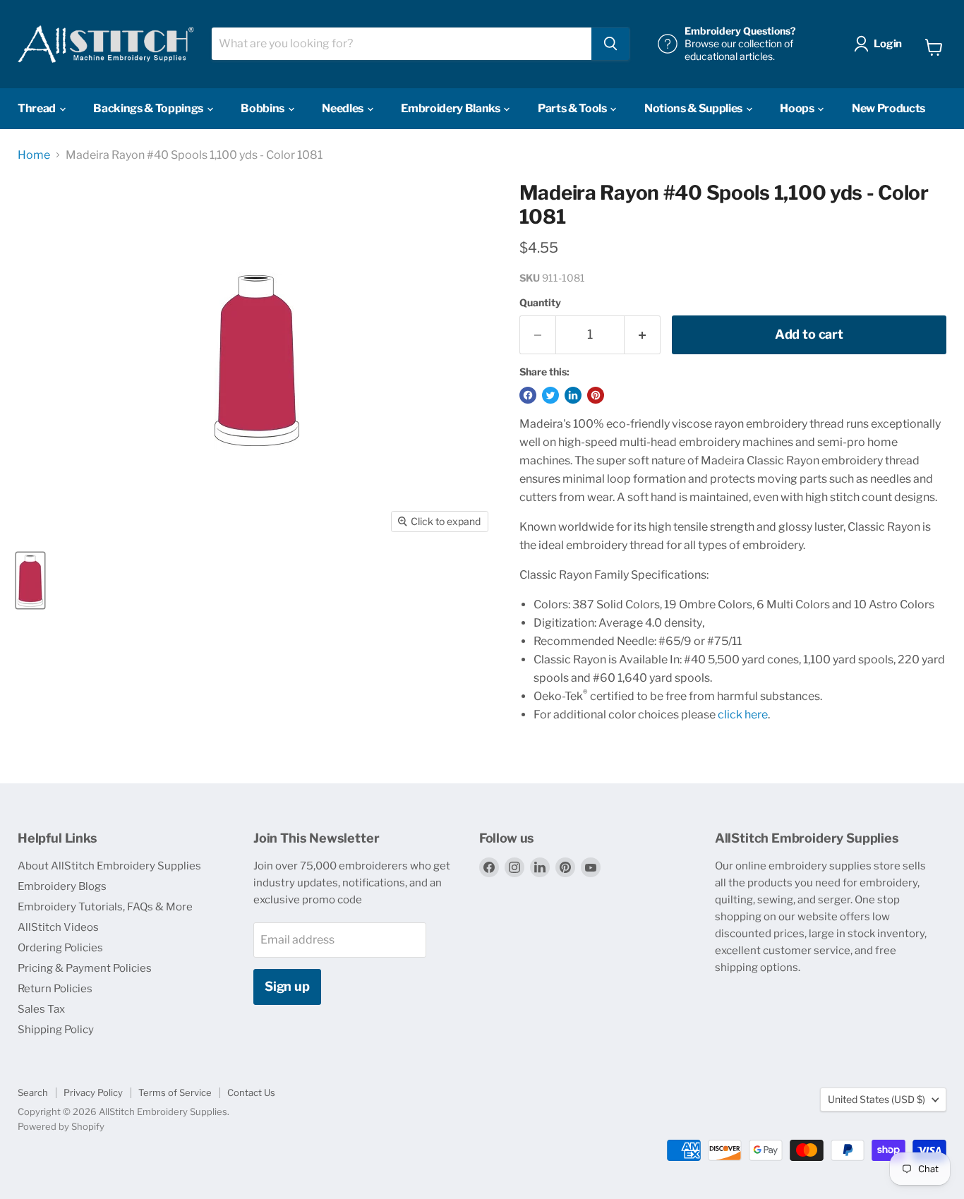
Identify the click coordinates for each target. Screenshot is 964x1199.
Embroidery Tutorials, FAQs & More (105, 906)
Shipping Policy (56, 1029)
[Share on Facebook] (527, 395)
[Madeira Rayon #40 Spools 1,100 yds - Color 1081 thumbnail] (30, 580)
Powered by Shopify (61, 1126)
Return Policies (55, 988)
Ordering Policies (60, 947)
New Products (888, 108)
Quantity (540, 302)
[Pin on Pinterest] (595, 395)
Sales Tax (41, 1009)
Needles (343, 108)
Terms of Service (175, 1092)
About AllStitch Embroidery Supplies (109, 866)
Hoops (798, 108)
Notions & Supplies (694, 108)
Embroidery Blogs (62, 886)
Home (34, 155)
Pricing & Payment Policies (85, 968)
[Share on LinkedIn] (573, 395)
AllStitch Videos (58, 927)
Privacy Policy (93, 1092)
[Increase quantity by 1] (643, 334)
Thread (38, 108)
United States (876, 1099)
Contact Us (251, 1092)
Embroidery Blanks (451, 108)
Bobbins (263, 108)
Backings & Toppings (149, 108)
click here (743, 714)
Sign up (287, 986)
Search (33, 1092)
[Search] (610, 44)
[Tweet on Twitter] (550, 395)
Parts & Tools (573, 108)
